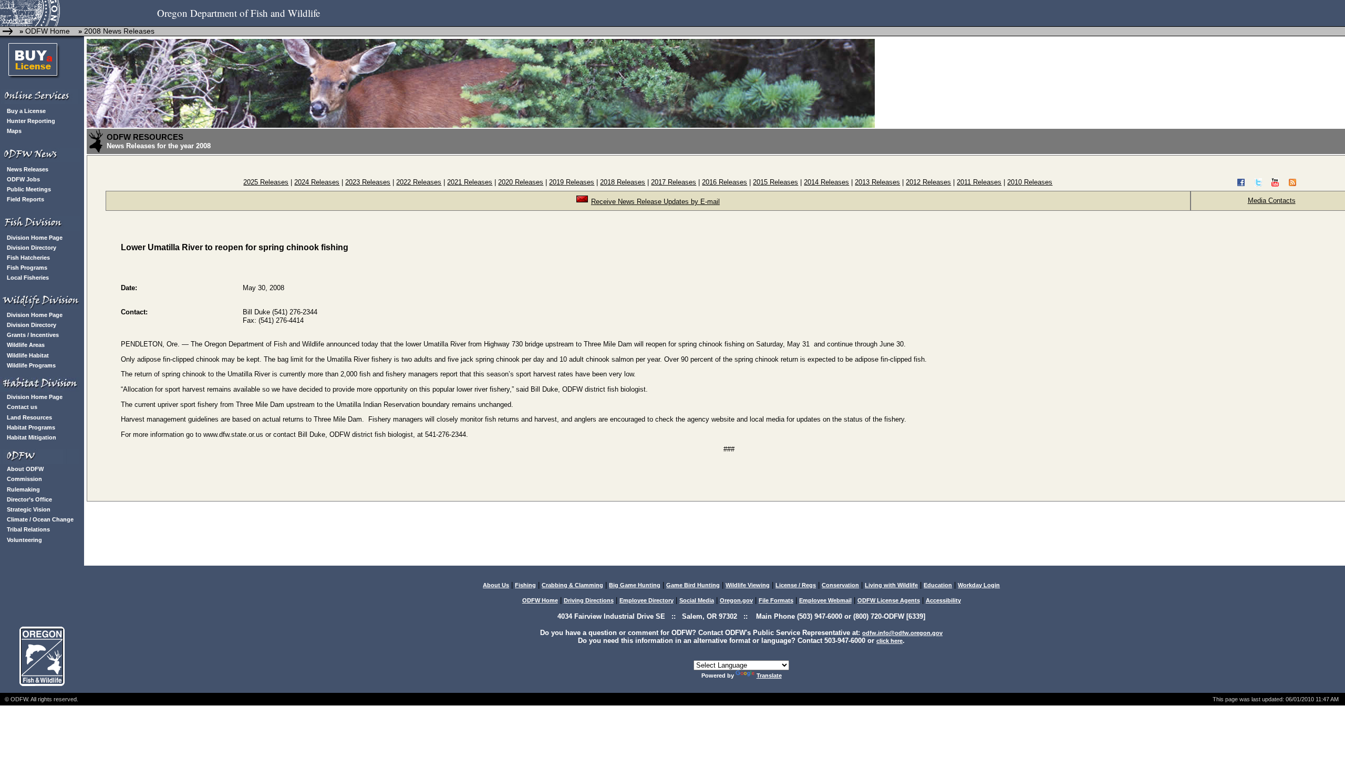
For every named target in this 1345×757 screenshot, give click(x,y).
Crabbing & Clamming (572, 585)
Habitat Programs (31, 427)
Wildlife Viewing (748, 585)
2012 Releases (928, 182)
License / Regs (795, 585)
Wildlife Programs (31, 365)
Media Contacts (1272, 200)
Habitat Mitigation (31, 437)
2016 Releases (724, 182)
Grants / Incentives (33, 335)
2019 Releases (571, 182)
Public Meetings (29, 189)
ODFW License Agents (888, 600)
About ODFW (25, 469)
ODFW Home (46, 31)
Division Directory (31, 247)
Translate (769, 675)
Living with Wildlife (891, 585)
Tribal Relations (28, 529)
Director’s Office (29, 499)
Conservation (840, 585)
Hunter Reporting (31, 121)
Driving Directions (589, 600)
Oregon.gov (736, 600)
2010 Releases (1029, 182)
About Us (496, 585)
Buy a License (26, 111)
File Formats (776, 600)
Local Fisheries (28, 277)
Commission (24, 479)
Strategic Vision (28, 509)
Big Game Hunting (634, 585)
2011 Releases (979, 182)
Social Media (696, 600)
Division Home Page (35, 237)
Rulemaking (23, 489)
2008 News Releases (119, 31)
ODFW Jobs (23, 179)
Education (938, 585)
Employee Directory (646, 600)
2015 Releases (775, 182)
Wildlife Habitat (28, 355)
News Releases (27, 169)
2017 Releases (673, 182)
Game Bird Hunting (693, 585)
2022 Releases (418, 182)
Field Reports (25, 199)
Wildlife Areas (26, 345)
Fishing (525, 585)
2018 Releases (622, 182)
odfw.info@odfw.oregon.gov (902, 633)
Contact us (22, 407)
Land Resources (29, 417)
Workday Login (979, 585)
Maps (14, 131)
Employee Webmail (825, 600)
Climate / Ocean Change (40, 519)
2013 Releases (877, 182)
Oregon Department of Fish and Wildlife (238, 12)
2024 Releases (316, 182)
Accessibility (943, 600)
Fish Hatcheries (28, 257)
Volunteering (24, 540)
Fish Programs (27, 267)
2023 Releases (367, 182)
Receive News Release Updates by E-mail (655, 202)
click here (889, 641)
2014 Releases (826, 182)
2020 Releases (520, 182)
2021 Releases (469, 182)
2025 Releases (265, 182)
